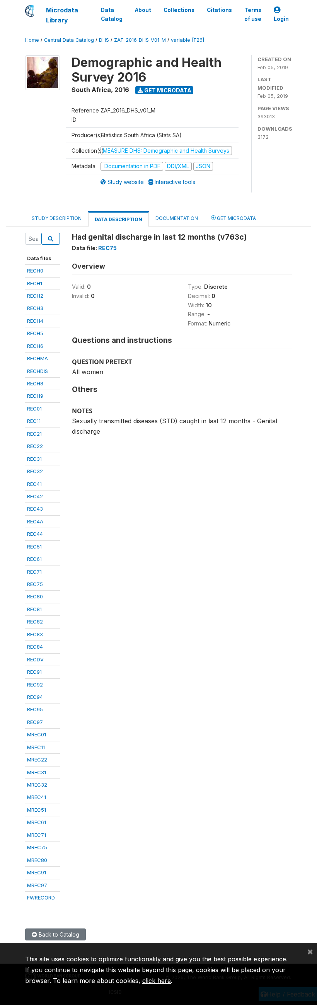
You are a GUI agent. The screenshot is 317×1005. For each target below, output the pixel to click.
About (143, 10)
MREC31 (36, 772)
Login (281, 19)
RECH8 (35, 383)
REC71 (34, 572)
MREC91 (36, 872)
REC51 (34, 546)
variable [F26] (187, 40)
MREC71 (36, 835)
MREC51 (36, 810)
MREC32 (37, 785)
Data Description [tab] (118, 219)
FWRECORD (41, 897)
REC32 (35, 471)
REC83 (35, 634)
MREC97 (37, 885)
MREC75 (37, 847)
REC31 (34, 459)
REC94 (35, 697)
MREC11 (36, 747)
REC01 (34, 408)
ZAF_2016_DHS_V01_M (140, 40)
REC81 (34, 609)
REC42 (35, 496)
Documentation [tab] (176, 218)
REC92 (35, 684)
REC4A (35, 521)
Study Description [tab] (57, 218)
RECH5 (35, 333)
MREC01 (36, 734)
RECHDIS (37, 371)
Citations (219, 10)
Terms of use (252, 14)
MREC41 (36, 797)
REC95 (35, 709)
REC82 (35, 621)
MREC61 (36, 822)
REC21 (34, 434)
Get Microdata (167, 90)
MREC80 (37, 860)
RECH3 (35, 308)
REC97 (35, 722)
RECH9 (35, 396)
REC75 (35, 584)
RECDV (35, 659)
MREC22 (37, 759)
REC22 (35, 446)
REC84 (35, 647)
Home (32, 40)
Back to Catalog (58, 934)
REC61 (34, 559)
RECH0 (35, 270)
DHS (104, 40)
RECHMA (37, 358)
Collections (179, 10)
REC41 (34, 484)
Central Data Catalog (69, 40)
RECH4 (35, 321)
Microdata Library (62, 15)
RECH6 (35, 346)
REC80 (35, 596)
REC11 (34, 421)
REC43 (35, 509)
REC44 (35, 534)
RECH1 (34, 283)
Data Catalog (112, 14)
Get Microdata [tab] (236, 218)
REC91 (34, 672)
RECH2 (35, 296)
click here (156, 981)
